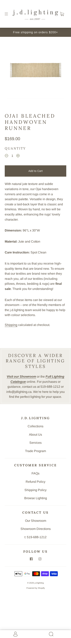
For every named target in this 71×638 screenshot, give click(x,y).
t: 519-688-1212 (35, 537)
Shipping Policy (35, 490)
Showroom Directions (36, 528)
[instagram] (40, 559)
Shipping (11, 325)
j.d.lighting (39, 583)
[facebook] (31, 559)
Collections (35, 426)
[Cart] (62, 14)
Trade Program (35, 451)
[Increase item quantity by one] (18, 156)
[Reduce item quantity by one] (6, 156)
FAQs (35, 473)
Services (35, 442)
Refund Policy (35, 481)
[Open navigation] (9, 14)
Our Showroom (35, 520)
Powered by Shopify (35, 588)
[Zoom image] (36, 71)
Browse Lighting (35, 498)
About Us (35, 434)
